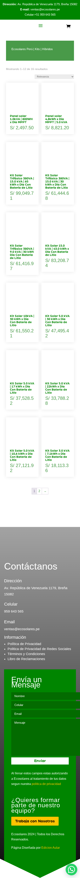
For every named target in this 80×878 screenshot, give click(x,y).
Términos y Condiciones (26, 654)
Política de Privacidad (24, 644)
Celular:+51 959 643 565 (40, 14)
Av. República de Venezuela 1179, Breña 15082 (40, 4)
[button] (71, 869)
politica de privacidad (46, 784)
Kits (37, 49)
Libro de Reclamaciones (26, 659)
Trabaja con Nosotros (35, 821)
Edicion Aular (50, 847)
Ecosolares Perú (22, 49)
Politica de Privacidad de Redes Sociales (39, 649)
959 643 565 (13, 611)
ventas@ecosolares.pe (45, 9)
